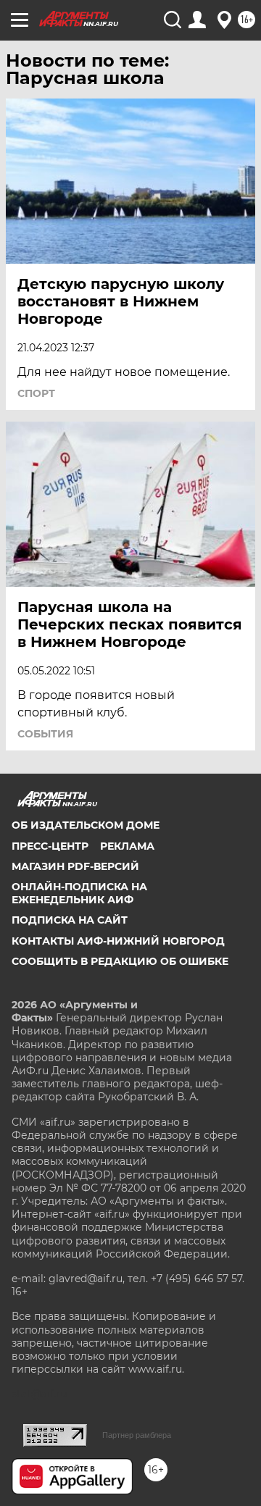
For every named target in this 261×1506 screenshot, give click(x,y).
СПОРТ (36, 393)
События (45, 734)
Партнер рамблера (136, 1435)
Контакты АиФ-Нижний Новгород (118, 940)
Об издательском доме (86, 825)
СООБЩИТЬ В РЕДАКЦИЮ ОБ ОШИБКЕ (120, 961)
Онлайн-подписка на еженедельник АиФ (79, 893)
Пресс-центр (50, 846)
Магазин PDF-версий (75, 866)
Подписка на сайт (70, 919)
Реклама (127, 846)
